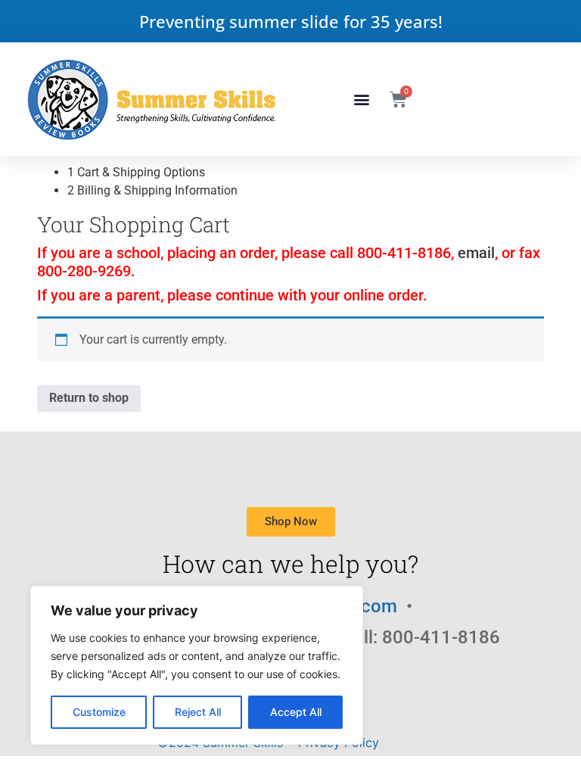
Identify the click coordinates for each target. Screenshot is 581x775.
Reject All (198, 711)
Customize (99, 711)
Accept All (296, 711)
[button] (362, 99)
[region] (196, 665)
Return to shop (89, 398)
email (476, 253)
